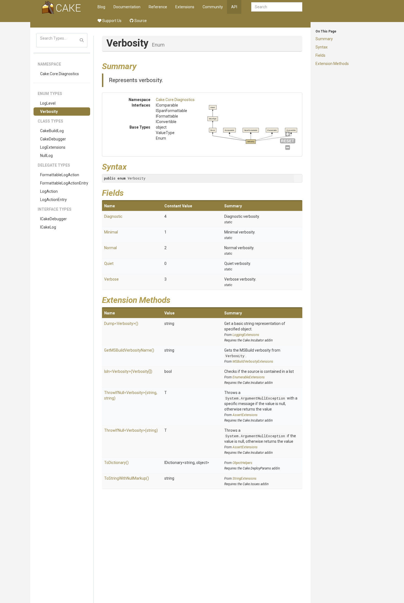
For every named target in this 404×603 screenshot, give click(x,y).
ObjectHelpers (242, 463)
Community (213, 7)
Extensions (184, 7)
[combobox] (276, 7)
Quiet (109, 263)
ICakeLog (48, 227)
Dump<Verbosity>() (121, 323)
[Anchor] (141, 65)
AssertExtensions (245, 415)
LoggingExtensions (246, 335)
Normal (110, 248)
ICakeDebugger (53, 219)
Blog (101, 7)
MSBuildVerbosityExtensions (253, 361)
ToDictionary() (116, 462)
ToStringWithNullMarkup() (126, 478)
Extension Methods (332, 63)
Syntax (322, 47)
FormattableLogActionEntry (64, 183)
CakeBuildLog (52, 131)
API (234, 7)
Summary (324, 39)
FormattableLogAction (59, 175)
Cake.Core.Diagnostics (59, 74)
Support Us (111, 20)
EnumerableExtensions (249, 377)
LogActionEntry (53, 199)
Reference (158, 7)
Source (140, 20)
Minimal (111, 232)
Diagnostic (113, 216)
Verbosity (49, 111)
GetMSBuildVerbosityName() (129, 350)
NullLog (46, 155)
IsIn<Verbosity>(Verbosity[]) (128, 371)
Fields (320, 55)
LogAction (49, 191)
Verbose (111, 279)
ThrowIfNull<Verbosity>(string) (131, 430)
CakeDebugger (53, 139)
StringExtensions (244, 478)
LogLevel (48, 103)
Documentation (127, 7)
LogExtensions (52, 147)
